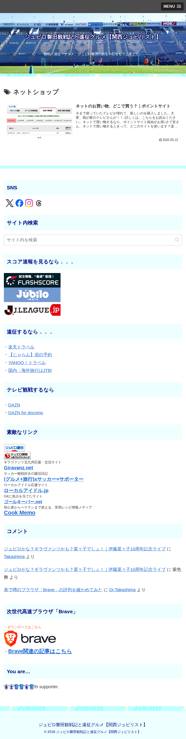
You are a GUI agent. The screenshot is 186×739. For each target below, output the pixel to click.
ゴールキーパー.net (23, 501)
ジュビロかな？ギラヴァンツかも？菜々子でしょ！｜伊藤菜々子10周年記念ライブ (85, 549)
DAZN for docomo (25, 412)
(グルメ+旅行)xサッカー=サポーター (44, 479)
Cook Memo (19, 513)
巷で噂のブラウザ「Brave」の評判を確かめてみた (53, 589)
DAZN (14, 405)
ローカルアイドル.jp (26, 490)
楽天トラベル (21, 347)
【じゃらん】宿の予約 (30, 354)
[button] (177, 240)
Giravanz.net (18, 467)
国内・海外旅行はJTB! (30, 370)
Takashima (14, 556)
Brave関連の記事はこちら (40, 651)
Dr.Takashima (122, 589)
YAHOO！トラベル (27, 362)
